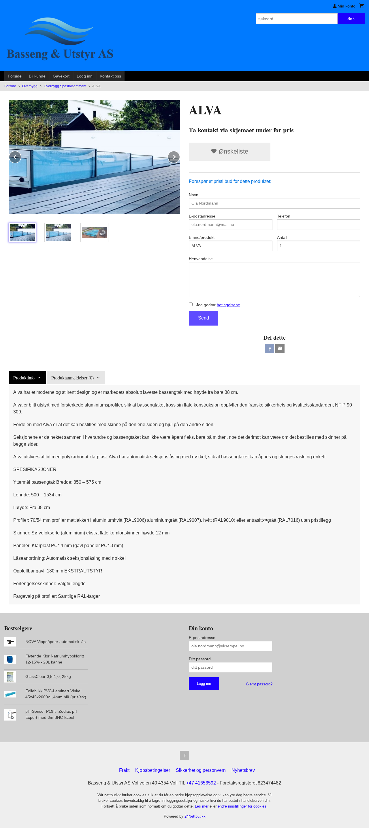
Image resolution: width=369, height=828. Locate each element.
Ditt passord (200, 659)
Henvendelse (201, 258)
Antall (282, 237)
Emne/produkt (201, 237)
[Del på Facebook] (269, 348)
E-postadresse (202, 216)
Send (203, 317)
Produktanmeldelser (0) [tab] (72, 378)
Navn (193, 194)
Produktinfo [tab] (24, 378)
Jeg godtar (217, 305)
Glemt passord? (259, 684)
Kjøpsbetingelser (152, 770)
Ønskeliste (232, 151)
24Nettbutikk (195, 816)
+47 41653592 (201, 782)
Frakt (124, 770)
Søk (351, 18)
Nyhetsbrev (243, 770)
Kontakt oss (110, 76)
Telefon (283, 216)
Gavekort (61, 76)
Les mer (202, 806)
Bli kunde (37, 76)
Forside (15, 76)
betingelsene (228, 305)
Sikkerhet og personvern (201, 770)
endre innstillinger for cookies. (243, 806)
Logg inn (85, 76)
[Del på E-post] (280, 348)
